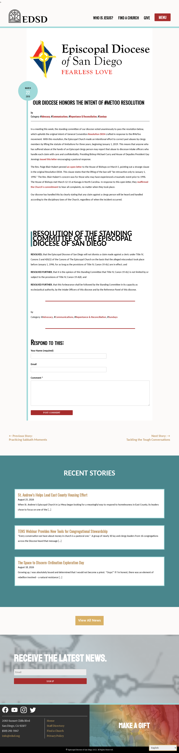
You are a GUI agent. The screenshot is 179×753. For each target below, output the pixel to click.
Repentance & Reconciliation (83, 116)
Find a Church (55, 730)
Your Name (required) (42, 351)
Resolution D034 (96, 134)
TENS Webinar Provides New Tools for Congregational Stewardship (63, 531)
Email (33, 364)
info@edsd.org (11, 735)
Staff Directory (55, 725)
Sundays (103, 116)
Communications (60, 116)
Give (147, 17)
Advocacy (45, 116)
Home (50, 720)
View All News (89, 621)
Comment (37, 378)
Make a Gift (134, 725)
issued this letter (48, 159)
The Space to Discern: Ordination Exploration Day (51, 562)
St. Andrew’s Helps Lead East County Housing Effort (52, 495)
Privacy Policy (55, 735)
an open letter (74, 167)
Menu (162, 17)
